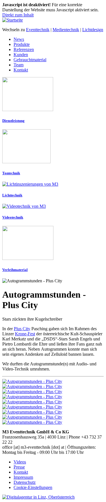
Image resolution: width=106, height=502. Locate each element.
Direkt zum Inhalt (18, 14)
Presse (19, 467)
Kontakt (21, 69)
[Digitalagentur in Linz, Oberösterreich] (38, 497)
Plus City (22, 328)
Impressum (23, 477)
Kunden (21, 54)
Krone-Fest (25, 333)
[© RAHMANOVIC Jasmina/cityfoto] (32, 381)
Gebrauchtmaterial (30, 59)
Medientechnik (66, 29)
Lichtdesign (92, 29)
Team (18, 64)
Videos (20, 461)
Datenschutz (25, 482)
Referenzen (24, 49)
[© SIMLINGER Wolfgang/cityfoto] (32, 401)
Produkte (22, 44)
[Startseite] (12, 20)
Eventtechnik (37, 29)
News (19, 39)
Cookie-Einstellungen (33, 487)
